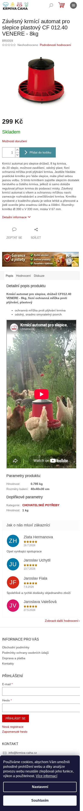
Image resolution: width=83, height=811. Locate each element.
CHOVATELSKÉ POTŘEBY (40, 505)
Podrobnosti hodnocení (55, 45)
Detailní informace (14, 217)
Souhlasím (40, 800)
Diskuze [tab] (39, 275)
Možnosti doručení (14, 141)
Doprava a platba (13, 658)
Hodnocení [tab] (23, 275)
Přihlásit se (16, 718)
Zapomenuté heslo (14, 731)
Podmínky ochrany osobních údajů (25, 652)
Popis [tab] (9, 275)
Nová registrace (12, 726)
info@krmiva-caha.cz (23, 752)
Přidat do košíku (40, 152)
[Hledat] (51, 5)
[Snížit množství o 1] (17, 154)
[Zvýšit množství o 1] (17, 150)
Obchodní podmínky (15, 647)
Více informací (46, 776)
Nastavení (40, 787)
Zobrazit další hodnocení (61, 620)
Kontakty (8, 663)
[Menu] (73, 5)
